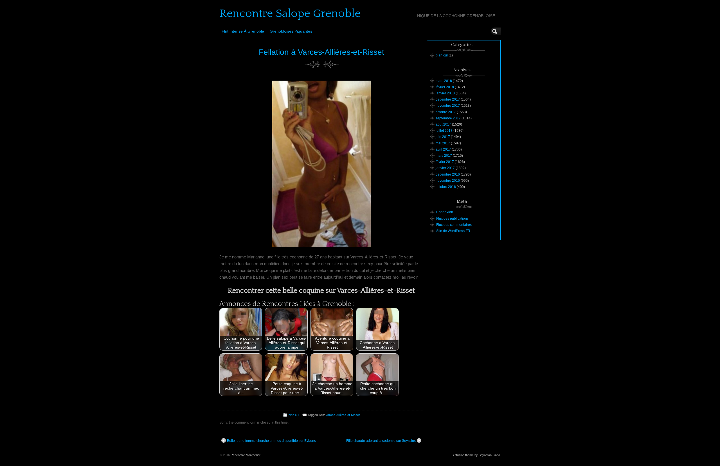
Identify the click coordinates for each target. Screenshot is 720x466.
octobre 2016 (446, 187)
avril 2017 (443, 149)
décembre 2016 (448, 174)
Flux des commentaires (454, 225)
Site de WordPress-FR (453, 231)
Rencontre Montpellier (245, 455)
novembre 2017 (448, 106)
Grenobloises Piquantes (291, 31)
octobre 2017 (446, 112)
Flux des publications (452, 219)
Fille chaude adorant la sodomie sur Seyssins (381, 441)
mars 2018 (444, 81)
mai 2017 (443, 143)
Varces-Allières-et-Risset (343, 415)
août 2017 (443, 124)
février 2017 (445, 162)
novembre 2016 (448, 181)
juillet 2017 (444, 131)
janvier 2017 (445, 168)
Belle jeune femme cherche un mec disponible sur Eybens (271, 441)
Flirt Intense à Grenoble (243, 31)
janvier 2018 (445, 93)
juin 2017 (443, 137)
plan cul (294, 415)
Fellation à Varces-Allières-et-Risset (321, 52)
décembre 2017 (448, 99)
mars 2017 (444, 156)
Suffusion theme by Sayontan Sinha (476, 455)
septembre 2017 (448, 118)
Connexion (444, 212)
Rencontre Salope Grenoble (290, 13)
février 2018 (445, 87)
